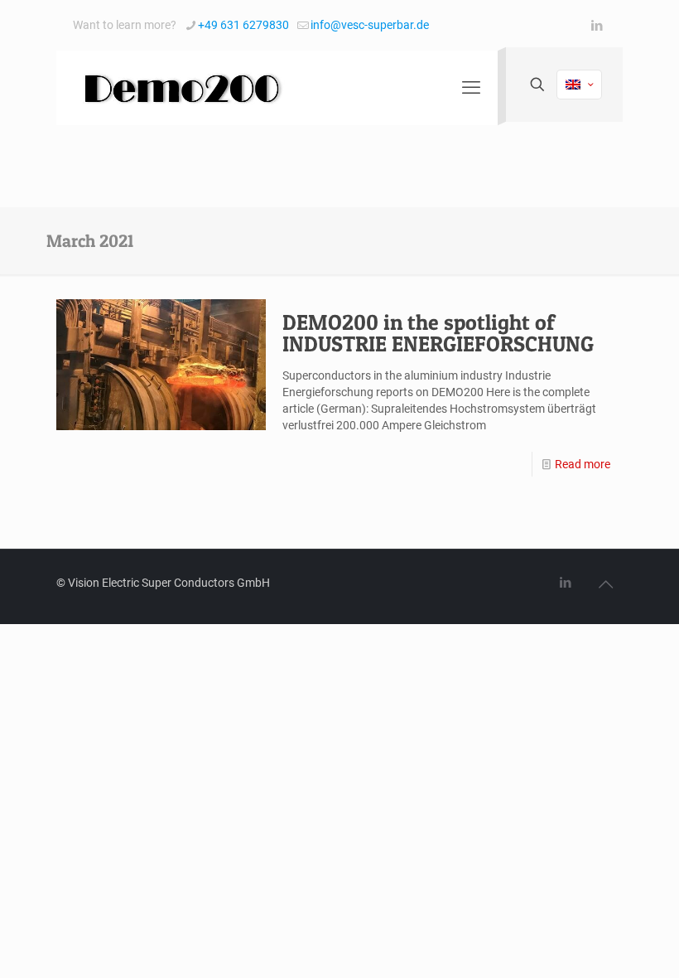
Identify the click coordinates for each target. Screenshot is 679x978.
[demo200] (180, 88)
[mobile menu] (471, 88)
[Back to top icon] (605, 584)
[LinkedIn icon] (596, 25)
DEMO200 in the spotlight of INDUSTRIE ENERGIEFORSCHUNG (438, 332)
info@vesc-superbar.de (370, 24)
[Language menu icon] (579, 84)
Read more (582, 464)
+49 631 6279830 (243, 24)
